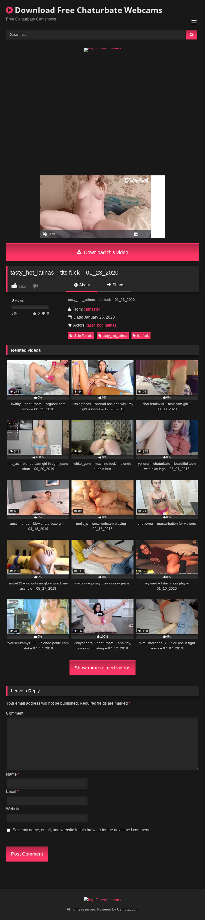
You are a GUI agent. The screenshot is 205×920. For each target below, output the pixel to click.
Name (12, 774)
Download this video (105, 252)
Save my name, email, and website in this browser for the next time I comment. (81, 830)
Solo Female (83, 336)
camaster (92, 309)
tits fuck (143, 336)
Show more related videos (102, 667)
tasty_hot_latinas (101, 325)
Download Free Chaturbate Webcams (87, 9)
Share (117, 285)
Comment (14, 713)
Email (12, 791)
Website (13, 809)
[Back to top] (189, 905)
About (84, 285)
